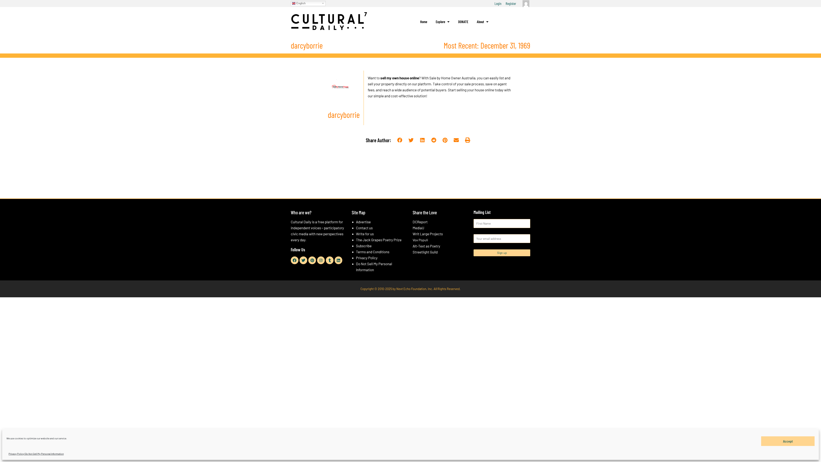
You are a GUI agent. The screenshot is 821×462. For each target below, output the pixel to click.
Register (511, 3)
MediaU (418, 228)
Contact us (364, 228)
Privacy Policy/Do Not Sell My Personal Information (36, 453)
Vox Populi (420, 240)
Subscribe (364, 246)
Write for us (365, 234)
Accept (788, 441)
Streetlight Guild (425, 252)
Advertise (363, 222)
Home (423, 21)
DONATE (463, 21)
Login (498, 3)
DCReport (420, 222)
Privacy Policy (367, 258)
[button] (400, 140)
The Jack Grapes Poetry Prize (379, 240)
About (480, 21)
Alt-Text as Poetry (426, 246)
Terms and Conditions (372, 252)
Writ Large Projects (428, 234)
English (300, 3)
